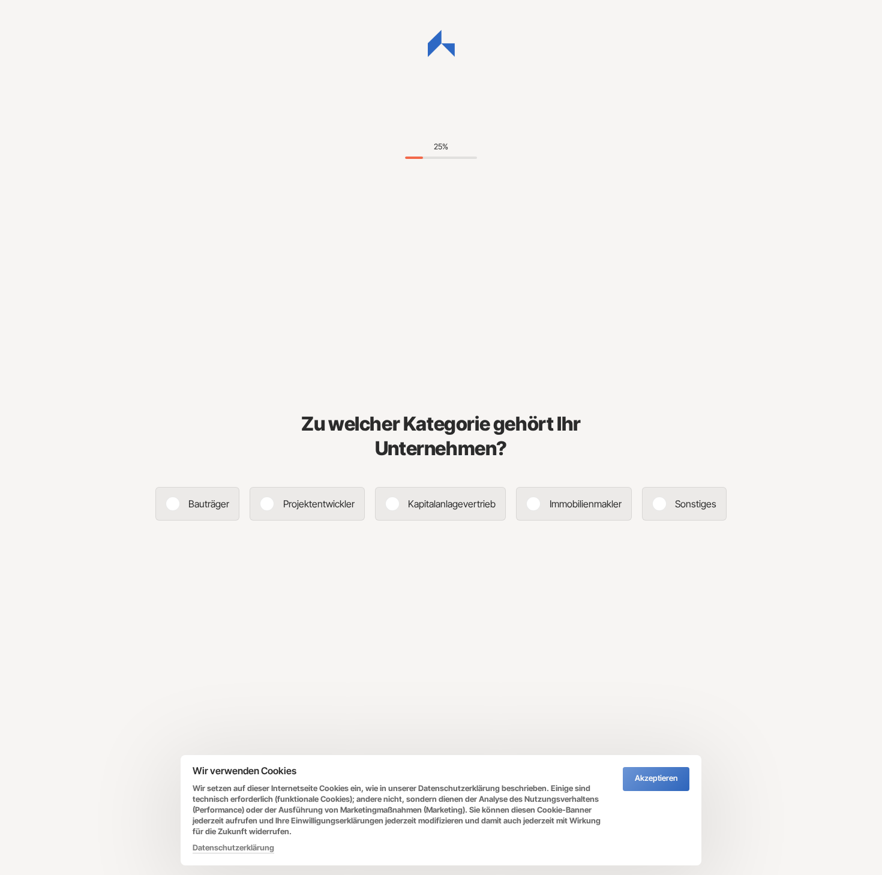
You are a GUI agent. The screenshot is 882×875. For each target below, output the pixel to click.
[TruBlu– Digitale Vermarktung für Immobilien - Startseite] (441, 43)
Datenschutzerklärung (233, 848)
